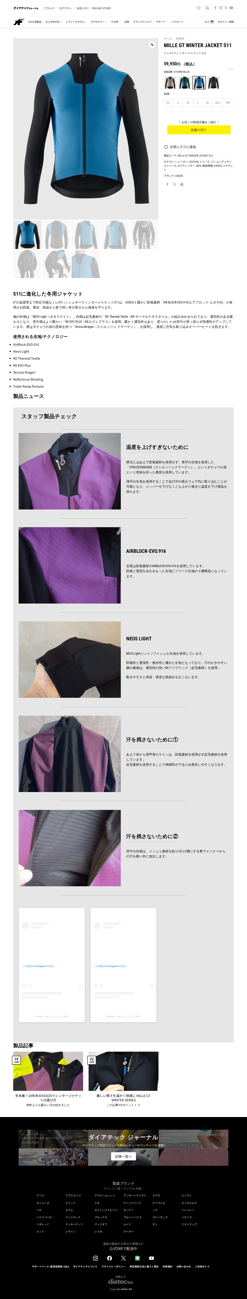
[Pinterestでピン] (182, 184)
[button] (209, 21)
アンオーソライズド (135, 1195)
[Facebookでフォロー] (215, 8)
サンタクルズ (189, 1203)
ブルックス (101, 1217)
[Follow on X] (226, 8)
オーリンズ (43, 1203)
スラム (69, 1210)
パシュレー (188, 1210)
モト (154, 1224)
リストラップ (189, 1224)
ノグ (154, 1210)
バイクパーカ (44, 1217)
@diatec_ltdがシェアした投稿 (52, 1016)
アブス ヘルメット (105, 1195)
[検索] (207, 8)
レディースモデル (75, 21)
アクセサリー (98, 21)
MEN (198, 165)
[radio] (170, 82)
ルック (40, 1231)
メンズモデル (52, 21)
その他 (114, 21)
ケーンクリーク (132, 1203)
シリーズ (204, 161)
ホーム (168, 38)
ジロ (39, 1210)
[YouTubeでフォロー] (231, 8)
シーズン (183, 161)
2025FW (193, 161)
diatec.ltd (126, 1289)
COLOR (168, 71)
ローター (129, 1231)
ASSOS (180, 38)
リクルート (177, 21)
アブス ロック (73, 1195)
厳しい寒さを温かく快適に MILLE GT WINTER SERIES (124, 1098)
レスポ (98, 1231)
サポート (160, 21)
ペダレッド (43, 1224)
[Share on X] (174, 184)
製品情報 (208, 165)
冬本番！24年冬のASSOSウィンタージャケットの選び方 (48, 1098)
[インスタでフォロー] (220, 8)
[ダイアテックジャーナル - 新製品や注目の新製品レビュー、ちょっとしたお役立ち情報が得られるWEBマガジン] (26, 8)
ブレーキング (160, 1217)
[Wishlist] (198, 8)
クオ (97, 1203)
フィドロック (73, 1217)
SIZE (167, 93)
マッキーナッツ (74, 1224)
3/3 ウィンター (186, 165)
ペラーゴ (187, 1217)
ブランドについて (142, 21)
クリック (70, 1203)
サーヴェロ (158, 1203)
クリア (231, 69)
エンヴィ (187, 1195)
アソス (40, 1195)
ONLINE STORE (101, 8)
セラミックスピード (106, 1210)
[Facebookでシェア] (167, 184)
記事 (126, 21)
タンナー (129, 1210)
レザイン (70, 1231)
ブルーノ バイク (133, 1217)
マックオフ (101, 1224)
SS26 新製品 (34, 21)
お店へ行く (83, 8)
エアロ (156, 1195)
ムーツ (127, 1224)
